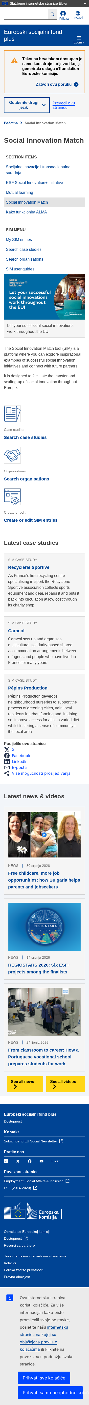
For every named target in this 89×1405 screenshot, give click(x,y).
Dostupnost (13, 1121)
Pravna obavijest (17, 1277)
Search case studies (24, 249)
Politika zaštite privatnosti (23, 1270)
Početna (11, 123)
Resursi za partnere (19, 1245)
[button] (10, 750)
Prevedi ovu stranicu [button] (64, 105)
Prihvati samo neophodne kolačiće (53, 1392)
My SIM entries (19, 240)
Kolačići (10, 1263)
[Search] (52, 14)
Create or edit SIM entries (31, 520)
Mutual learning (19, 192)
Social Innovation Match (27, 202)
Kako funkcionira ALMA (26, 212)
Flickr (55, 1161)
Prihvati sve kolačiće (44, 1377)
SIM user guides (20, 269)
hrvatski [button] (78, 17)
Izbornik (78, 42)
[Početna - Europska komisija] (40, 1211)
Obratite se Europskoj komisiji (27, 1232)
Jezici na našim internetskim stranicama (35, 1256)
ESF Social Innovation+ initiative (34, 183)
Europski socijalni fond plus (30, 1114)
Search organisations (24, 259)
